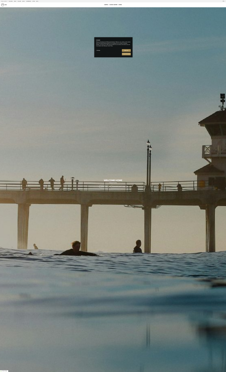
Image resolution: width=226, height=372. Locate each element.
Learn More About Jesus (118, 186)
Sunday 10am (104, 186)
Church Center (113, 4)
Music (23, 1)
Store (33, 1)
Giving (120, 4)
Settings (98, 50)
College (19, 1)
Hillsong (11, 1)
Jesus (15, 1)
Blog (37, 1)
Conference (28, 1)
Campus (106, 4)
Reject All (126, 50)
